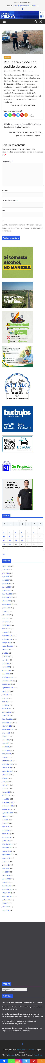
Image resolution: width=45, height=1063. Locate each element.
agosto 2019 (6, 858)
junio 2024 (5, 656)
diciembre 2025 (7, 594)
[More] (26, 115)
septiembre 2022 (8, 729)
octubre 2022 (6, 726)
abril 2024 (5, 663)
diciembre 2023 (7, 677)
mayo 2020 (5, 827)
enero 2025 (6, 632)
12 (16, 536)
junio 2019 (5, 865)
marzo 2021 (6, 792)
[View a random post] (40, 21)
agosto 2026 (6, 566)
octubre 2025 (6, 601)
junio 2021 (5, 782)
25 (10, 545)
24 (4, 545)
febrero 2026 (6, 587)
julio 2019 (5, 861)
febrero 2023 (6, 712)
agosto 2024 (6, 649)
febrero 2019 (6, 879)
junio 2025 (5, 615)
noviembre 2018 (7, 889)
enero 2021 (6, 799)
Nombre (6, 190)
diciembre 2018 (7, 886)
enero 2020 (6, 841)
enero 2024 (6, 674)
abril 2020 (5, 830)
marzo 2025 (6, 625)
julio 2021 (5, 778)
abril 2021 (5, 789)
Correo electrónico (10, 200)
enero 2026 (6, 590)
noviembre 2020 (7, 806)
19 (16, 540)
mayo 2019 (5, 868)
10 (4, 536)
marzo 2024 (6, 667)
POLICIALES (7, 57)
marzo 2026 (6, 583)
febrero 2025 (6, 629)
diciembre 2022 (7, 719)
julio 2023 (5, 695)
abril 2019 (5, 872)
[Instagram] (14, 115)
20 (22, 540)
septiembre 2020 (8, 813)
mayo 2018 (5, 910)
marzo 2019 (6, 875)
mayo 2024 (5, 660)
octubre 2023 (6, 684)
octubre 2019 (6, 851)
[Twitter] (18, 115)
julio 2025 (5, 611)
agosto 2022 (6, 733)
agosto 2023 (6, 691)
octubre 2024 (6, 643)
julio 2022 (5, 736)
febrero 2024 (6, 670)
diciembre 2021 (7, 761)
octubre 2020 (6, 809)
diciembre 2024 (7, 636)
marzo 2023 (6, 709)
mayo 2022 (5, 743)
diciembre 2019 (7, 844)
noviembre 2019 (7, 848)
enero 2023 (6, 716)
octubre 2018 (6, 893)
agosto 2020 (6, 816)
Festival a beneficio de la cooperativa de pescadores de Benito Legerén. (25, 134)
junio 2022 (5, 740)
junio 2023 (5, 698)
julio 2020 (5, 820)
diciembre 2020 (7, 802)
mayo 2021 (5, 785)
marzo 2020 (6, 834)
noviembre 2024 (7, 639)
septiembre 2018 (8, 896)
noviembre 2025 (7, 597)
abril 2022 (5, 747)
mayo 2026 (5, 577)
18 (10, 540)
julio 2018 (5, 903)
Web (3, 210)
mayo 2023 (5, 702)
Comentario (7, 161)
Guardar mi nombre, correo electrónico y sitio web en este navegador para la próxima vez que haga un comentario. (22, 228)
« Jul (3, 554)
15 (33, 536)
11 (10, 536)
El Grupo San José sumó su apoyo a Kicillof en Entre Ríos (22, 1002)
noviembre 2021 (7, 764)
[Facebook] (6, 115)
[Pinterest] (22, 115)
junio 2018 (5, 907)
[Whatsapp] (10, 115)
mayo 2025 (5, 618)
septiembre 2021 (8, 771)
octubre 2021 (6, 768)
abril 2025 (5, 622)
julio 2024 (5, 653)
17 (4, 540)
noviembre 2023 (7, 681)
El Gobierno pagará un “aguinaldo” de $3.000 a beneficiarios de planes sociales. (22, 125)
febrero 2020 (6, 837)
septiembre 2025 (8, 604)
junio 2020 (5, 823)
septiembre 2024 (8, 646)
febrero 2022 (6, 754)
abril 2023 (5, 705)
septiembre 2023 (8, 688)
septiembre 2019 (8, 855)
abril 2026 (5, 580)
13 (22, 536)
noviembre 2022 (7, 722)
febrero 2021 (6, 795)
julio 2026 (5, 570)
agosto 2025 (6, 608)
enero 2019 (6, 882)
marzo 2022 (6, 750)
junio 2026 (5, 573)
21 (27, 540)
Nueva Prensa (28, 71)
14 (27, 536)
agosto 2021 (6, 775)
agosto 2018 (6, 900)
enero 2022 (6, 757)
